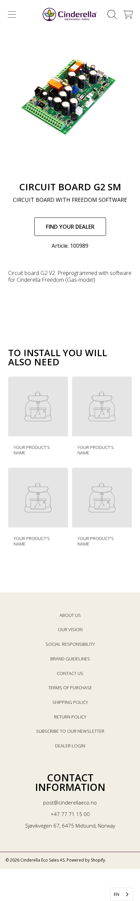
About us (70, 615)
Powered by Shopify (86, 860)
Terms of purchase (70, 688)
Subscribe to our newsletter (70, 731)
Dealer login (70, 746)
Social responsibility (70, 644)
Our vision (70, 629)
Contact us (70, 673)
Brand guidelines (70, 659)
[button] (11, 14)
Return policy (70, 717)
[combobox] (121, 894)
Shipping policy (70, 702)
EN (116, 894)
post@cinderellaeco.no (70, 802)
